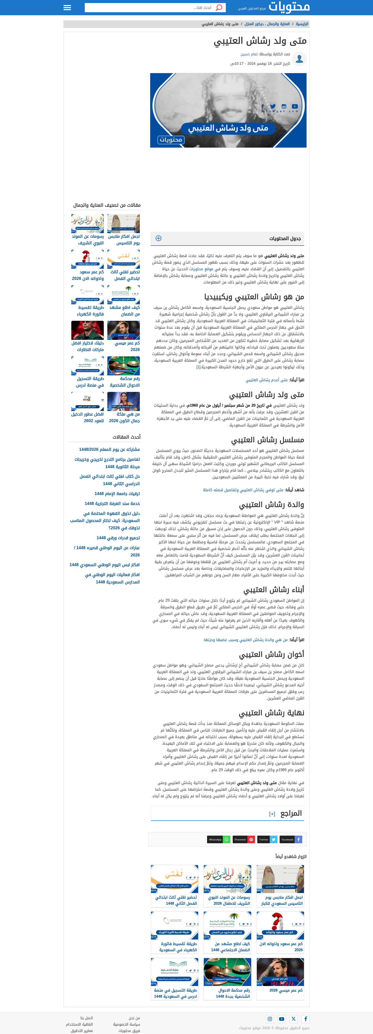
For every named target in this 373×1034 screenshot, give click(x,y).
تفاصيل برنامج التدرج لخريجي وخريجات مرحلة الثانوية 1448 (107, 463)
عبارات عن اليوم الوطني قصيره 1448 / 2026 (107, 551)
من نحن (134, 1018)
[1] (198, 367)
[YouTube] (282, 1019)
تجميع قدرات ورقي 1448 (118, 538)
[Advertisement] (227, 191)
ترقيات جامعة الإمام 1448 (117, 494)
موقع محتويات (201, 269)
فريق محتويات (129, 1031)
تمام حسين (249, 54)
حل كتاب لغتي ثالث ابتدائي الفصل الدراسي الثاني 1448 (110, 480)
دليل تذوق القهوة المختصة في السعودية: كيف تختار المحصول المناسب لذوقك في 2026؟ (105, 521)
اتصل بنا (86, 1018)
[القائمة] (67, 7)
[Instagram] (270, 1019)
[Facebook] (305, 1019)
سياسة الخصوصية (126, 1024)
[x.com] (294, 1019)
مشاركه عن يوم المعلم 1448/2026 (109, 449)
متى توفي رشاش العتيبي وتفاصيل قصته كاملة (243, 490)
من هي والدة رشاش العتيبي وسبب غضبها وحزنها (246, 639)
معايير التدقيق (82, 1031)
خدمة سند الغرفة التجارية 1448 (112, 503)
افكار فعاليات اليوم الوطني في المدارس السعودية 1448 (112, 578)
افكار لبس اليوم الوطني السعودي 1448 (105, 565)
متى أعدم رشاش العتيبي (267, 380)
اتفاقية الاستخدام (79, 1024)
